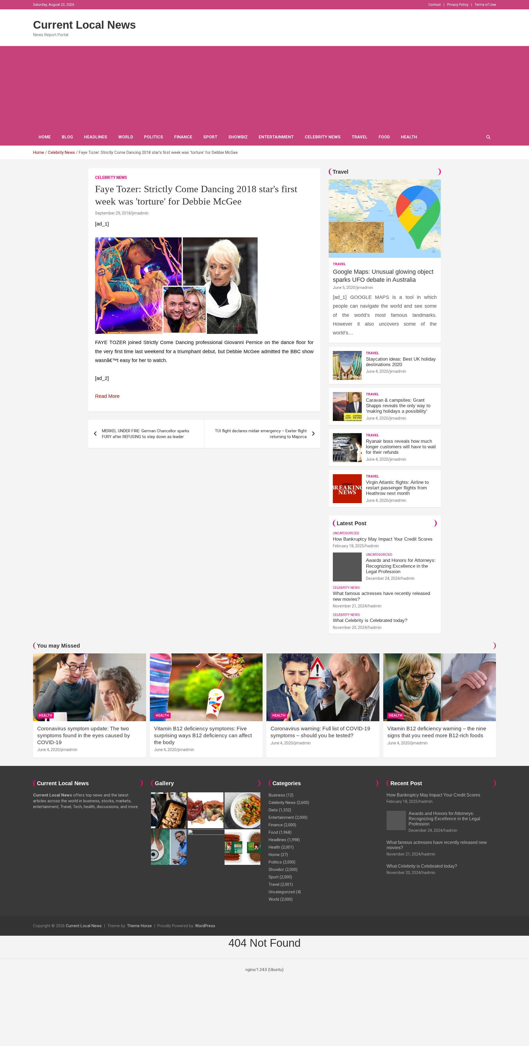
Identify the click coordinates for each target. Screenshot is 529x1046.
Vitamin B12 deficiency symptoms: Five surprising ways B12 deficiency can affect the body (203, 735)
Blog (67, 137)
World (125, 137)
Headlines (95, 137)
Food (384, 137)
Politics (153, 137)
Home (45, 137)
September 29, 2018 (113, 213)
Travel (360, 137)
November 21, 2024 (350, 606)
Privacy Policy (457, 4)
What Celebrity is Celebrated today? (370, 620)
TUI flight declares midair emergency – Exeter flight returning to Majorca (261, 433)
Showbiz (238, 137)
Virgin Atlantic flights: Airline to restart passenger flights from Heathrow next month (397, 488)
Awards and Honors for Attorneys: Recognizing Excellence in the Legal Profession (401, 566)
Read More (107, 396)
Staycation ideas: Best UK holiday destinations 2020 (401, 361)
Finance (183, 137)
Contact (434, 4)
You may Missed (58, 646)
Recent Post (406, 783)
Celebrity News (323, 137)
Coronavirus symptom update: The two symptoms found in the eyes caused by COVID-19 (83, 735)
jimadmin (140, 213)
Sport (210, 137)
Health (409, 137)
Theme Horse (139, 925)
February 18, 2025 (348, 546)
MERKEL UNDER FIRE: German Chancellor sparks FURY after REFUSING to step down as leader (145, 433)
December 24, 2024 (383, 578)
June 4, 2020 (377, 371)
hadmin (372, 546)
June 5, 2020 (344, 287)
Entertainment (276, 137)
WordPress (205, 925)
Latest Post (351, 523)
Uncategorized (346, 533)
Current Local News (84, 25)
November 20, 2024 (350, 627)
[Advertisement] (264, 87)
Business (277, 795)
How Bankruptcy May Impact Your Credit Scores (383, 539)
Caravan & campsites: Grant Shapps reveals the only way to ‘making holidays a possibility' (398, 406)
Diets (273, 810)
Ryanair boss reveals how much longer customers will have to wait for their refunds (401, 447)
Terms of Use (485, 4)
